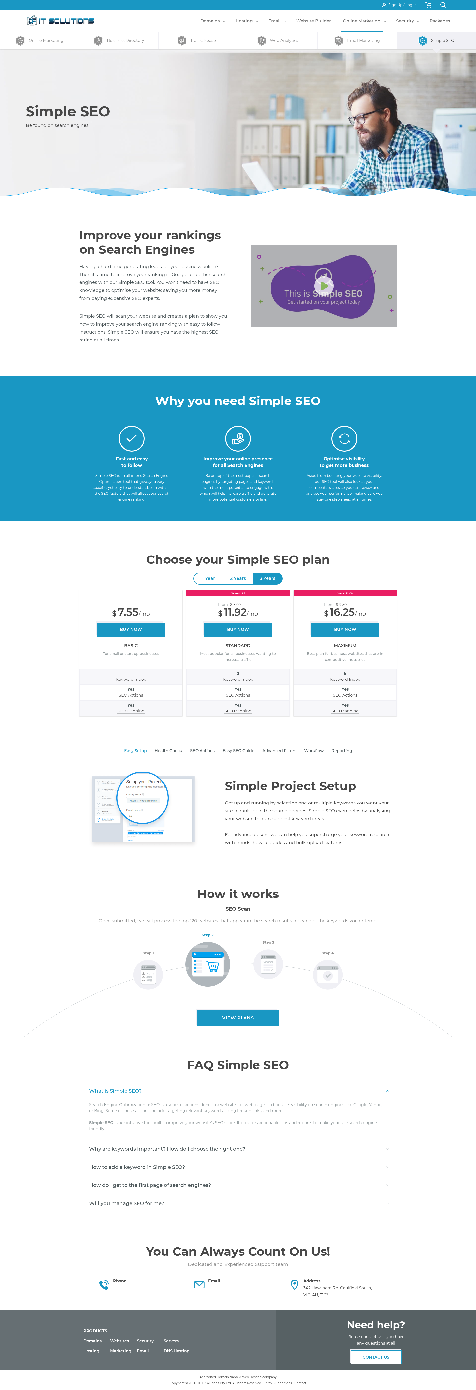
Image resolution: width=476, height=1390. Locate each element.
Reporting (341, 750)
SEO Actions (202, 750)
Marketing (120, 1351)
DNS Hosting (177, 1351)
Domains (92, 1341)
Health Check (168, 750)
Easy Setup (135, 750)
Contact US (376, 1357)
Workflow (314, 750)
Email (143, 1351)
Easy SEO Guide (238, 750)
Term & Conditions (278, 1383)
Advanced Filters (279, 750)
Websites (119, 1341)
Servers (171, 1341)
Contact (300, 1383)
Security (145, 1341)
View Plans (238, 1018)
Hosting (91, 1351)
